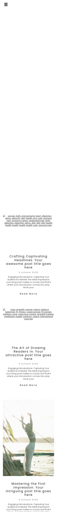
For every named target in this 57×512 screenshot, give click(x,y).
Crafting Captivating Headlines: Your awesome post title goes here (28, 261)
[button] (6, 4)
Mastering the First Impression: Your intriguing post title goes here (28, 489)
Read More (28, 293)
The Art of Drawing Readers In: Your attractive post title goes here (28, 353)
